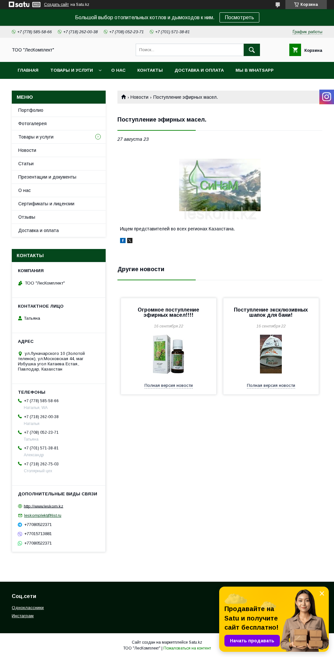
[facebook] (123, 241)
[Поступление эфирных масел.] (220, 185)
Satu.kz (195, 642)
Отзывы (26, 217)
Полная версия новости (168, 385)
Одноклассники (28, 607)
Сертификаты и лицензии (46, 203)
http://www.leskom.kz (43, 506)
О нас (118, 70)
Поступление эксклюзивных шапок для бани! (271, 312)
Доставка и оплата (199, 70)
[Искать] (252, 50)
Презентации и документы (47, 177)
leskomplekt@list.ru (42, 515)
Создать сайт (56, 4)
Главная (28, 70)
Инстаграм (23, 615)
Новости (139, 97)
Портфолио (30, 110)
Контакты (150, 70)
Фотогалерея (32, 123)
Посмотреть (239, 17)
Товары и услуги (71, 70)
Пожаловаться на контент (187, 648)
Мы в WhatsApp (254, 70)
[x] (129, 241)
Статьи (26, 163)
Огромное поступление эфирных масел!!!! (168, 312)
